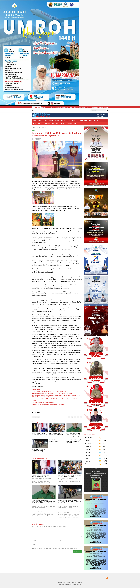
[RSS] (107, 578)
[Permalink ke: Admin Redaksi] (33, 138)
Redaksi (68, 582)
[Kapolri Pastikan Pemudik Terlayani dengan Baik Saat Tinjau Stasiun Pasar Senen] (57, 427)
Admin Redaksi (38, 138)
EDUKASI (57, 120)
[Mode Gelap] (107, 110)
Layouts (40, 123)
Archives (69, 123)
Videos (75, 123)
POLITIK (45, 120)
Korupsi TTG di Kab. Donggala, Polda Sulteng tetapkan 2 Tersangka (48, 404)
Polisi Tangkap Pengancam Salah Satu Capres (43, 402)
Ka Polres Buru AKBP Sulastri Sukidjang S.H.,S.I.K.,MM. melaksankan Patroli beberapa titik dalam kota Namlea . (56, 399)
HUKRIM (39, 120)
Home (34, 123)
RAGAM (68, 120)
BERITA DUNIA (83, 120)
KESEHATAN (75, 120)
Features (47, 123)
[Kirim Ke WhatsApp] (81, 417)
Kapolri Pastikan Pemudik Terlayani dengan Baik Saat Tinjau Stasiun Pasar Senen (52, 393)
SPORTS (96, 120)
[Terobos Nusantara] (41, 115)
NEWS (34, 120)
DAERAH (63, 120)
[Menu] (33, 110)
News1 (33, 130)
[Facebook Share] (69, 417)
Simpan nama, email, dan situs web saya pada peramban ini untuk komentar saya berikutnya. (55, 548)
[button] (104, 110)
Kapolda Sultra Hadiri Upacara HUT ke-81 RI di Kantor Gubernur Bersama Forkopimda (71, 107)
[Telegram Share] (78, 417)
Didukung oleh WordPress (65, 584)
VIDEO (90, 120)
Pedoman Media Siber (77, 582)
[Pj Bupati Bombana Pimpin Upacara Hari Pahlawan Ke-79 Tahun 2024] (40, 427)
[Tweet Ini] (72, 417)
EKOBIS (51, 120)
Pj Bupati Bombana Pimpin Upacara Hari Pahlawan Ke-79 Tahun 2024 (49, 391)
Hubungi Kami (61, 582)
